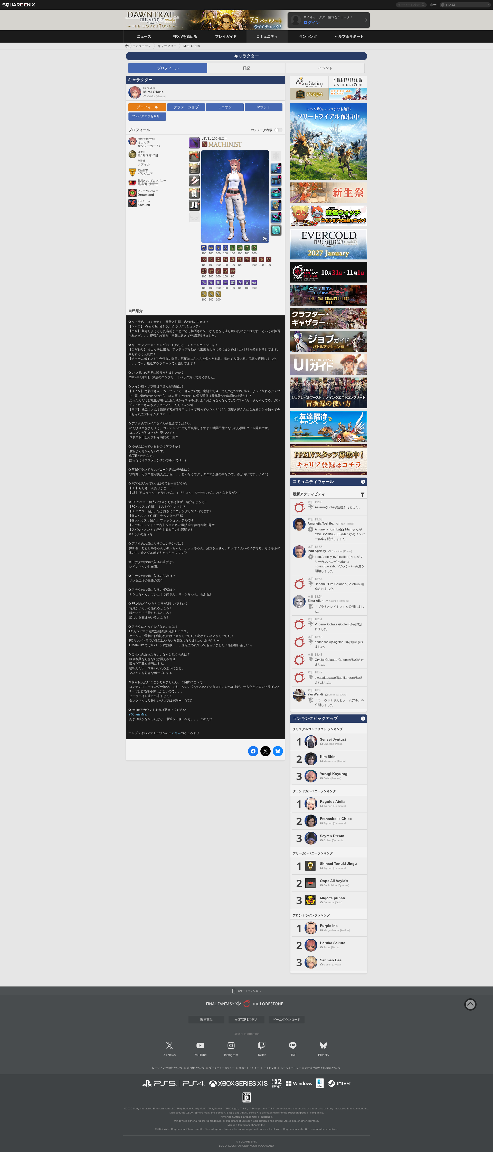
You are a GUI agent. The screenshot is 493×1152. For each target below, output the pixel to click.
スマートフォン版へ (249, 991)
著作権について (196, 1068)
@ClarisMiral (138, 714)
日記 (246, 68)
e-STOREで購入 (246, 1019)
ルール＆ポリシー (290, 1068)
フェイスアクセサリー (147, 116)
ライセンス (269, 1068)
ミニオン (225, 107)
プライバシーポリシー (222, 1068)
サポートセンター (249, 1068)
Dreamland (146, 195)
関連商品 (206, 1019)
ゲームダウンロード (286, 1019)
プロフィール (168, 68)
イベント (325, 68)
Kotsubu (144, 205)
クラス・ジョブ (186, 107)
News (172, 1055)
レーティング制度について (167, 1068)
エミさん (174, 733)
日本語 (450, 5)
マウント (264, 107)
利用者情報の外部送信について (323, 1068)
